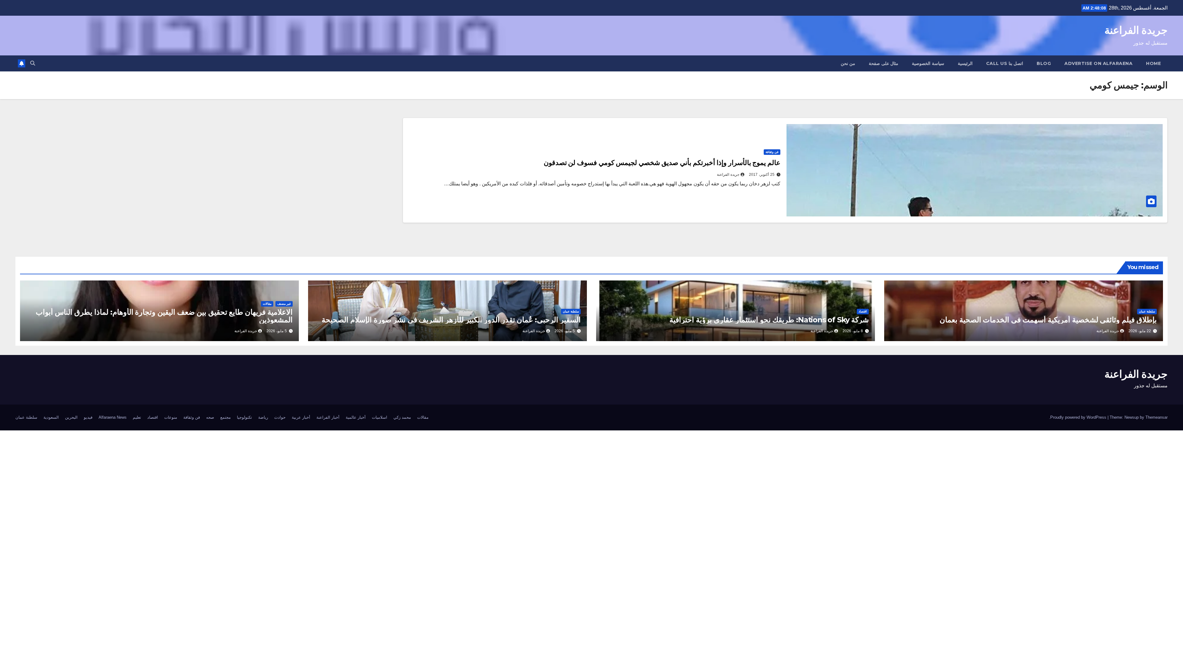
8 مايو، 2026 (853, 331)
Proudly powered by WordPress (1079, 417)
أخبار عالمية (356, 417)
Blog (1044, 63)
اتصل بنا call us (1004, 63)
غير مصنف (284, 303)
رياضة (263, 417)
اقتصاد (863, 311)
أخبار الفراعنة (327, 417)
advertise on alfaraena (1098, 63)
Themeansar (1156, 417)
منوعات (170, 417)
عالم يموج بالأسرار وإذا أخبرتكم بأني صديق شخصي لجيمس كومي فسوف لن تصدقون (662, 163)
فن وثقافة (772, 152)
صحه (210, 417)
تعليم (137, 417)
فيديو (88, 417)
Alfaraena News (113, 417)
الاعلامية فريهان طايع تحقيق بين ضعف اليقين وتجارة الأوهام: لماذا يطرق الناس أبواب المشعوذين (164, 316)
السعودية (51, 417)
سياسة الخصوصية (928, 63)
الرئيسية (965, 63)
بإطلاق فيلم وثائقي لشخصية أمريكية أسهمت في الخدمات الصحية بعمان (1048, 319)
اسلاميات (379, 417)
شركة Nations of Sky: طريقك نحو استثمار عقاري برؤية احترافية (769, 319)
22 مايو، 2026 (1139, 331)
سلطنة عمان (1147, 311)
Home (1153, 63)
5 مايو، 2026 (565, 331)
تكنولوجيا (244, 417)
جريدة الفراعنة (1136, 30)
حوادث (280, 417)
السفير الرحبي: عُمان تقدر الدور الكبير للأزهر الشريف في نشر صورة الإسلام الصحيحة (451, 319)
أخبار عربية (301, 417)
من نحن (848, 63)
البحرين (71, 417)
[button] (32, 63)
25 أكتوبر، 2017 (761, 174)
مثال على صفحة (883, 63)
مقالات (267, 303)
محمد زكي (402, 417)
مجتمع (225, 417)
